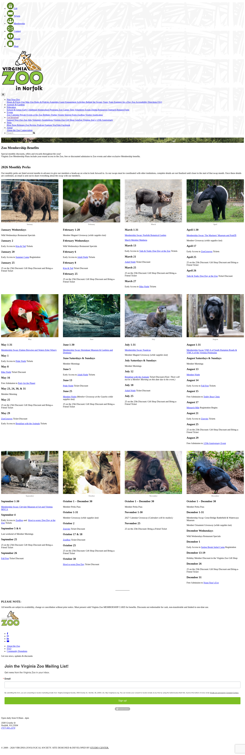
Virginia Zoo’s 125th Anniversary (98, 120)
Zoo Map (25, 102)
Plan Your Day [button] (13, 99)
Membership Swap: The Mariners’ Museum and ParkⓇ (211, 235)
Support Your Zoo (15, 120)
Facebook (65, 125)
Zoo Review (31, 125)
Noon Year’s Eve (211, 582)
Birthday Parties (50, 115)
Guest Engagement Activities (72, 102)
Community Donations (17, 651)
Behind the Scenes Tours (97, 102)
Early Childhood (30, 110)
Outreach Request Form (118, 110)
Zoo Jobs (28, 120)
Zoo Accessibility (140, 102)
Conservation (26, 130)
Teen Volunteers (77, 110)
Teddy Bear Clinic (211, 396)
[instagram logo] (8, 636)
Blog (9, 125)
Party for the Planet (26, 383)
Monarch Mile (193, 407)
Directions (153, 102)
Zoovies (204, 419)
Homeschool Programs (48, 110)
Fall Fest (205, 386)
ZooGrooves (206, 251)
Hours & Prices (14, 102)
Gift (15, 8)
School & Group (14, 110)
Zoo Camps (64, 110)
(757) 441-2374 (8, 728)
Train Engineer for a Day (120, 102)
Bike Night (144, 286)
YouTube (57, 125)
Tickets (17, 16)
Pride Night (21, 361)
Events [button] (10, 112)
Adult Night (82, 257)
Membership (19, 23)
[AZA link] (10, 743)
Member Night (69, 396)
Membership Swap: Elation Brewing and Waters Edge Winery (29, 350)
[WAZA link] (10, 736)
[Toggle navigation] (3, 94)
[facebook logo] (7, 633)
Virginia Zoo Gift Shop (64, 120)
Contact (17, 31)
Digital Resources (99, 110)
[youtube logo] (8, 641)
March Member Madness (136, 240)
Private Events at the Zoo (31, 115)
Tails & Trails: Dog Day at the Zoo (154, 251)
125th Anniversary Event (214, 443)
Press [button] (9, 122)
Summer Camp (22, 257)
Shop (16, 46)
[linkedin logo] (8, 638)
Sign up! (122, 700)
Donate (17, 39)
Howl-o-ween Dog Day (73, 564)
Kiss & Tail (21, 246)
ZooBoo (19, 520)
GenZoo (79, 120)
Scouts (88, 110)
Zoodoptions (47, 120)
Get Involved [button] (13, 117)
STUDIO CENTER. (99, 747)
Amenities (54, 102)
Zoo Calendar (13, 115)
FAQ (160, 102)
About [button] (9, 127)
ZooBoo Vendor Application (90, 115)
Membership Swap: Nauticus (138, 350)
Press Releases (18, 125)
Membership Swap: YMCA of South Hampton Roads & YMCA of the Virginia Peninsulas (212, 351)
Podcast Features (45, 125)
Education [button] (11, 107)
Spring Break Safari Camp (213, 547)
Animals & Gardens (16, 104)
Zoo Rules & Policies (40, 102)
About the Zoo (14, 130)
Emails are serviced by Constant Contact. (224, 692)
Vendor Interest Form (67, 115)
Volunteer (37, 120)
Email (7, 679)
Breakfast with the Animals (28, 423)
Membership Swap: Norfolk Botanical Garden (145, 235)
